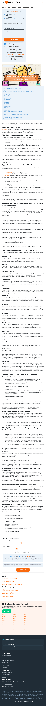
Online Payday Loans (6, 655)
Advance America (9, 97)
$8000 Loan (26, 625)
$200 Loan (15, 614)
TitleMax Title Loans (9, 108)
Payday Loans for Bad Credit (8, 593)
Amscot (7, 95)
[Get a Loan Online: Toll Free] (43, 2)
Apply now (23, 570)
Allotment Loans (5, 665)
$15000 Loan (27, 627)
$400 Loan (4, 616)
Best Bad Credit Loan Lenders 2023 (9, 578)
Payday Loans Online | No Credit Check (10, 589)
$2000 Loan (26, 620)
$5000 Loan (26, 623)
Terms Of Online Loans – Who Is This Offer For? (13, 111)
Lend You (7, 103)
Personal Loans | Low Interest (8, 660)
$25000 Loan (16, 629)
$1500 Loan (15, 620)
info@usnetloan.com (9, 686)
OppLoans (8, 102)
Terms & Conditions (6, 674)
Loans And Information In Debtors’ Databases (13, 117)
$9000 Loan (4, 627)
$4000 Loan (15, 623)
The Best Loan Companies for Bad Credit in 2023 (14, 93)
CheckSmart (8, 106)
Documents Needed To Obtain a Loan (11, 113)
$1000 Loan (4, 620)
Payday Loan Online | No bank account (10, 590)
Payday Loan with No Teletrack (8, 596)
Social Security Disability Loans (8, 595)
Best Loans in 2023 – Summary (10, 118)
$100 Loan (4, 614)
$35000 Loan (5, 631)
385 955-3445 (8, 684)
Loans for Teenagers (6, 583)
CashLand (8, 110)
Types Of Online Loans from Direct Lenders (12, 90)
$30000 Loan (27, 629)
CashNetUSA (8, 98)
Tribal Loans (4, 667)
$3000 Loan (4, 623)
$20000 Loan (5, 629)
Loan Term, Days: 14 (7, 546)
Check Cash (8, 99)
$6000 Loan (4, 625)
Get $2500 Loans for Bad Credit (36, 575)
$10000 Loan (16, 627)
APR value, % (14, 552)
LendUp (7, 100)
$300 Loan (26, 614)
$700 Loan (4, 618)
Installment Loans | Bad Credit (8, 658)
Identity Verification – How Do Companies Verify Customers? (16, 114)
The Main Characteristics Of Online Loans (12, 88)
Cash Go (7, 107)
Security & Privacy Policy (7, 672)
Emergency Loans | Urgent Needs (9, 592)
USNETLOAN (23, 701)
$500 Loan (15, 616)
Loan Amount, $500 (7, 541)
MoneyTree (8, 104)
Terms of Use (19, 54)
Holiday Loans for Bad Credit (9, 575)
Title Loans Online (6, 662)
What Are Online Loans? (8, 87)
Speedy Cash (8, 94)
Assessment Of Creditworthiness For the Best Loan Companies (16, 116)
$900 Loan (26, 618)
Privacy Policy (9, 54)
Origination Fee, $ (26, 552)
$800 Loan (15, 618)
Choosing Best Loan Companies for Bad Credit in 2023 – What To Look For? (19, 91)
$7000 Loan (15, 625)
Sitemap (4, 677)
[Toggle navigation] (3, 2)
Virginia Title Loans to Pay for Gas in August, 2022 (12, 584)
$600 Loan (26, 616)
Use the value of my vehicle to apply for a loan (15, 24)
